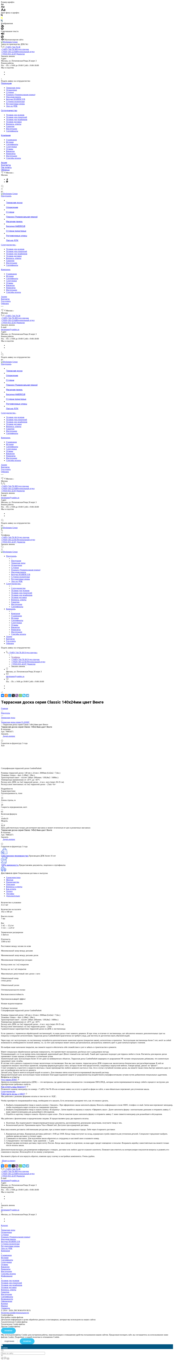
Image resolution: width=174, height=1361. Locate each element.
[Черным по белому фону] (2, 15)
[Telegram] (7, 179)
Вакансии (10, 151)
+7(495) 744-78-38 (12, 47)
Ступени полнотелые (15, 101)
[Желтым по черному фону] (2, 18)
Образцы (5, 170)
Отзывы (9, 149)
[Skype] (23, 695)
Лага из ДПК (11, 106)
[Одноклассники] (6, 695)
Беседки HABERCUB (15, 99)
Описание (10, 884)
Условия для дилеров (15, 115)
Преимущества (12, 882)
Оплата (9, 891)
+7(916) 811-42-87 (13, 54)
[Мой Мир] (9, 695)
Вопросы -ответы (13, 124)
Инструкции (11, 129)
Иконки (4, 1306)
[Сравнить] (2, 738)
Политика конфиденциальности (15, 1313)
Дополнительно (13, 896)
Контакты (6, 165)
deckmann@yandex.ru (10, 329)
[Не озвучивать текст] (2, 37)
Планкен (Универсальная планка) (20, 95)
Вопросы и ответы (14, 887)
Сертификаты (12, 131)
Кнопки (4, 1303)
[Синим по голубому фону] (2, 21)
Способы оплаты (13, 158)
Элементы (5, 1308)
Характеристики (13, 877)
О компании (11, 140)
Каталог (4, 1225)
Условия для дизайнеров (16, 119)
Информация (6, 1276)
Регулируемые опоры (15, 104)
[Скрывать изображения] (2, 29)
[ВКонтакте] (2, 695)
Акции (4, 162)
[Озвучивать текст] (2, 34)
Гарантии (10, 126)
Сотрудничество (9, 110)
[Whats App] (7, 182)
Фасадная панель (13, 97)
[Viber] (16, 695)
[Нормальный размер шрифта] (2, 7)
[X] (13, 695)
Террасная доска (13, 88)
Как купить (11, 889)
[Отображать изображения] (2, 26)
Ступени (10, 92)
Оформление (6, 1301)
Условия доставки (14, 122)
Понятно (8, 1331)
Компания (6, 135)
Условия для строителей (16, 117)
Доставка (10, 893)
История (10, 142)
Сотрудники (11, 147)
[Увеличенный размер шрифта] (3, 10)
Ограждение (11, 90)
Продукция (6, 83)
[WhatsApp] (20, 695)
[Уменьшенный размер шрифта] (2, 4)
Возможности (7, 1299)
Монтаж (9, 880)
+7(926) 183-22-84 (18, 52)
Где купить (6, 167)
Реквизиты (11, 153)
